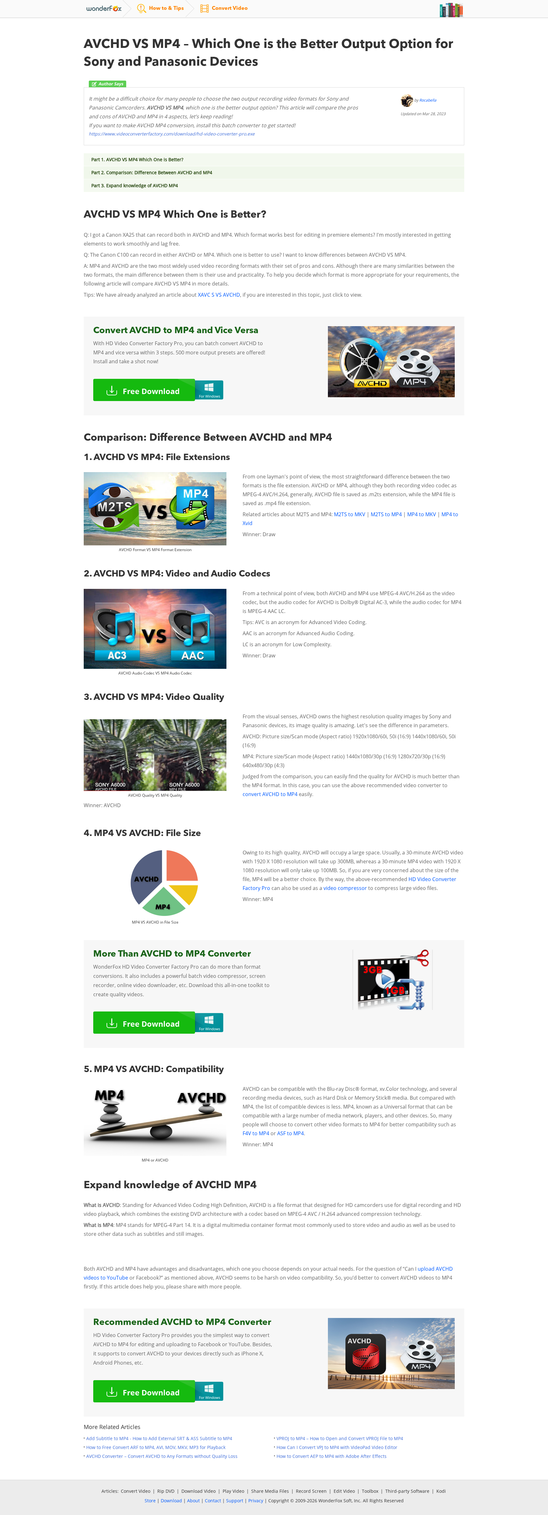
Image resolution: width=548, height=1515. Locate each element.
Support (234, 1501)
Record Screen (311, 1491)
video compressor (345, 888)
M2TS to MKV (349, 514)
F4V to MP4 (256, 1133)
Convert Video (135, 1491)
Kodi (441, 1491)
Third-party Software (407, 1491)
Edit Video (344, 1491)
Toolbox (370, 1491)
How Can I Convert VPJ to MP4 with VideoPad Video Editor (337, 1447)
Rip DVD (165, 1491)
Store (150, 1501)
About (193, 1501)
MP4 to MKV (421, 514)
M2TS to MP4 (386, 514)
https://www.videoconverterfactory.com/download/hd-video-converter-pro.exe (172, 134)
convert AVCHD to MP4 (270, 794)
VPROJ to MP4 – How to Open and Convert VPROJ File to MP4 (340, 1438)
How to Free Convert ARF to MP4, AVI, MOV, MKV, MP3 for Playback (155, 1447)
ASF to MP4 (290, 1133)
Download (171, 1501)
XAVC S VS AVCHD (219, 294)
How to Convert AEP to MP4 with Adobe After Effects (332, 1456)
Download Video (198, 1491)
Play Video (233, 1491)
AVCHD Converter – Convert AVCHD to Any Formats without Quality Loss (162, 1456)
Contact (213, 1501)
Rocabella (427, 100)
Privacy (255, 1501)
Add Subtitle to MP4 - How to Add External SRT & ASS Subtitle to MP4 (159, 1438)
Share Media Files (270, 1491)
